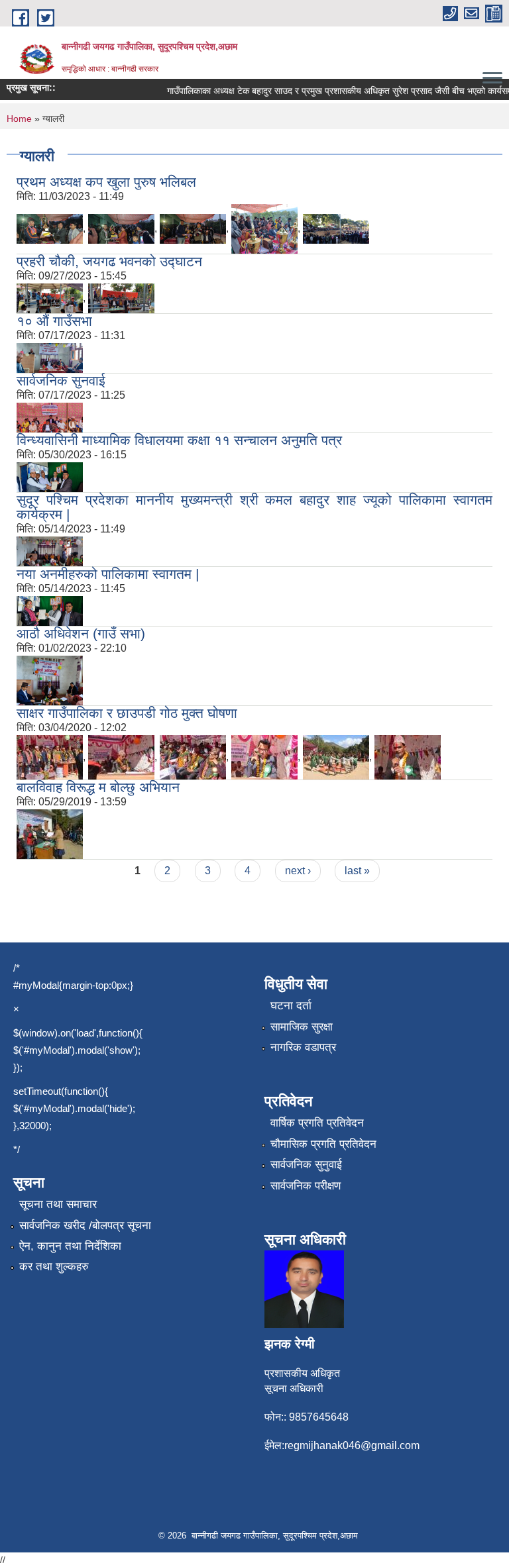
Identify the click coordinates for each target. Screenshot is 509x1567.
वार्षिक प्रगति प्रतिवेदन (317, 1123)
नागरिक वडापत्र (303, 1047)
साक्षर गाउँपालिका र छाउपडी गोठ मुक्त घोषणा (127, 713)
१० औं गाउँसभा (54, 321)
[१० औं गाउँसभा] (50, 357)
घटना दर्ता (290, 1005)
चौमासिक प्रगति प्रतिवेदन (323, 1144)
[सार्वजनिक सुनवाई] (50, 417)
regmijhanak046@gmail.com (352, 1445)
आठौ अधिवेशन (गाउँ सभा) (81, 633)
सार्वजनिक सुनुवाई (306, 1164)
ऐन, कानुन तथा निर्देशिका (70, 1246)
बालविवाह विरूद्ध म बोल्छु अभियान (98, 787)
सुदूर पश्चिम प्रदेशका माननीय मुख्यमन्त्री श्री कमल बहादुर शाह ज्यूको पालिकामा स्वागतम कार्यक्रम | (254, 507)
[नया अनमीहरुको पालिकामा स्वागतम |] (50, 610)
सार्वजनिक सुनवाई (61, 380)
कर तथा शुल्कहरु (54, 1266)
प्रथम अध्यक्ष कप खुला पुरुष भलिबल (106, 181)
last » (357, 870)
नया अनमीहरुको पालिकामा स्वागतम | (108, 573)
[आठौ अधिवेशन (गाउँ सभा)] (50, 679)
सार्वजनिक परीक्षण (305, 1186)
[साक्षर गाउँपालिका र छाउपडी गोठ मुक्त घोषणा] (50, 756)
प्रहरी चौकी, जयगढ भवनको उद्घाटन (109, 261)
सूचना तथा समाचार (58, 1204)
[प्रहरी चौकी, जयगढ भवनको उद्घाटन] (50, 297)
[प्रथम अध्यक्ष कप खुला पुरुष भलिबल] (50, 228)
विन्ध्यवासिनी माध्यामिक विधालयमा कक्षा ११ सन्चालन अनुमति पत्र (179, 440)
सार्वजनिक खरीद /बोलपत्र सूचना (85, 1225)
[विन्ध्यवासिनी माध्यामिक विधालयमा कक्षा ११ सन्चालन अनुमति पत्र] (50, 476)
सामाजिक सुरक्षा (301, 1027)
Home (19, 118)
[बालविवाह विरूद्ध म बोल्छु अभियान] (50, 833)
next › (298, 870)
